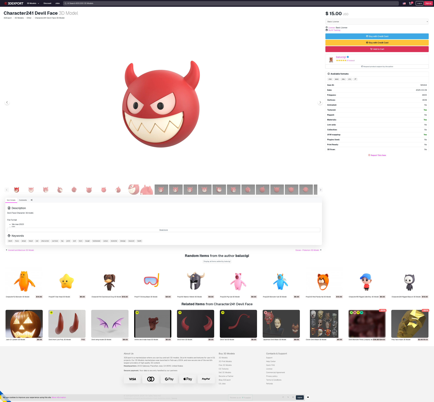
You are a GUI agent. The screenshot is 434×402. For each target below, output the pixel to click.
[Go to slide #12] (176, 190)
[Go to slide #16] (234, 190)
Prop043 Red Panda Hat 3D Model (318, 297)
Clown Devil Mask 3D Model (316, 340)
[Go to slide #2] (31, 190)
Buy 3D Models (227, 353)
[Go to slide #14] (205, 190)
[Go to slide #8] (118, 190)
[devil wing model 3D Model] (109, 324)
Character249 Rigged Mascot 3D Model (406, 297)
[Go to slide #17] (248, 190)
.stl (349, 79)
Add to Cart (378, 49)
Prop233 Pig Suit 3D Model (230, 297)
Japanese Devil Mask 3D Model (274, 340)
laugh (87, 241)
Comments (23, 200)
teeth (139, 241)
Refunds (269, 383)
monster (114, 241)
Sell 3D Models (225, 372)
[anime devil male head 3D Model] (152, 324)
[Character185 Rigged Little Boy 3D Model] (367, 281)
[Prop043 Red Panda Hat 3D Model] (324, 281)
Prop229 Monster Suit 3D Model (275, 297)
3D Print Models (225, 361)
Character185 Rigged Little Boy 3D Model (364, 297)
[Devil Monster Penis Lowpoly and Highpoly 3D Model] (367, 324)
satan (105, 241)
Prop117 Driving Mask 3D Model (145, 297)
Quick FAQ (270, 365)
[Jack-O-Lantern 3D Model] (24, 324)
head (31, 241)
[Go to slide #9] (132, 190)
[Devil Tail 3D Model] (238, 324)
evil (74, 241)
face (17, 241)
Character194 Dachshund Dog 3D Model (106, 297)
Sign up (428, 3)
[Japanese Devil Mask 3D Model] (281, 324)
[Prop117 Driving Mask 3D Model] (152, 281)
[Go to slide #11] (161, 190)
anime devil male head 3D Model (146, 340)
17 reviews (350, 61)
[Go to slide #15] (219, 190)
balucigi (341, 57)
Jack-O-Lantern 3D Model (15, 340)
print (68, 241)
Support (269, 357)
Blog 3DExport (225, 380)
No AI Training (334, 30)
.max (336, 79)
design (122, 241)
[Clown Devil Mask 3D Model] (324, 324)
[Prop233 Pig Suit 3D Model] (238, 281)
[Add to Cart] (35, 292)
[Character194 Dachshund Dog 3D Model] (109, 281)
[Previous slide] (7, 102)
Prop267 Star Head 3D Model (59, 297)
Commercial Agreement (275, 372)
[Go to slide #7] (103, 190)
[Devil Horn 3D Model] (195, 324)
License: (331, 27)
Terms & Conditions (273, 380)
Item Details (11, 200)
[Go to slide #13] (190, 190)
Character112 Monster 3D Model (17, 297)
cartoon (55, 241)
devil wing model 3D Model (101, 340)
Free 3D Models (225, 365)
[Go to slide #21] (306, 190)
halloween (96, 241)
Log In (419, 3)
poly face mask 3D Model (401, 340)
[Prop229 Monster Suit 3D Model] (281, 281)
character (45, 241)
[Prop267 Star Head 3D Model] (67, 281)
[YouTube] (308, 397)
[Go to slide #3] (45, 190)
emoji (24, 241)
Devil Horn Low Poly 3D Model (60, 340)
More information (59, 397)
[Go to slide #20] (291, 190)
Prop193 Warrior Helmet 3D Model (189, 297)
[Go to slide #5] (74, 190)
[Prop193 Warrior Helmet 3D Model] (195, 281)
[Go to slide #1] (17, 190)
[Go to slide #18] (262, 190)
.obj (343, 79)
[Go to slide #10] (147, 190)
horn (80, 241)
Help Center (271, 361)
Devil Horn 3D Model (184, 340)
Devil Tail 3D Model (227, 340)
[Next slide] (320, 102)
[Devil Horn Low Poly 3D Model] (67, 324)
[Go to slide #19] (277, 190)
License (269, 369)
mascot (131, 241)
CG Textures (224, 369)
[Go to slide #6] (89, 190)
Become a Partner (226, 376)
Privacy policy (271, 376)
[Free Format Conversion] (355, 79)
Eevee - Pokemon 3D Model (307, 250)
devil (10, 241)
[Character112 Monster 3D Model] (24, 281)
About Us (128, 353)
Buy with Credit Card (378, 36)
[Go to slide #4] (60, 190)
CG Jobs (222, 383)
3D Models (223, 357)
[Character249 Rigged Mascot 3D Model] (409, 281)
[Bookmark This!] (39, 292)
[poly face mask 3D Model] (409, 324)
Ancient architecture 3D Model (21, 250)
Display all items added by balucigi (217, 261)
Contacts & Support (276, 353)
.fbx (330, 79)
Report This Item (378, 155)
